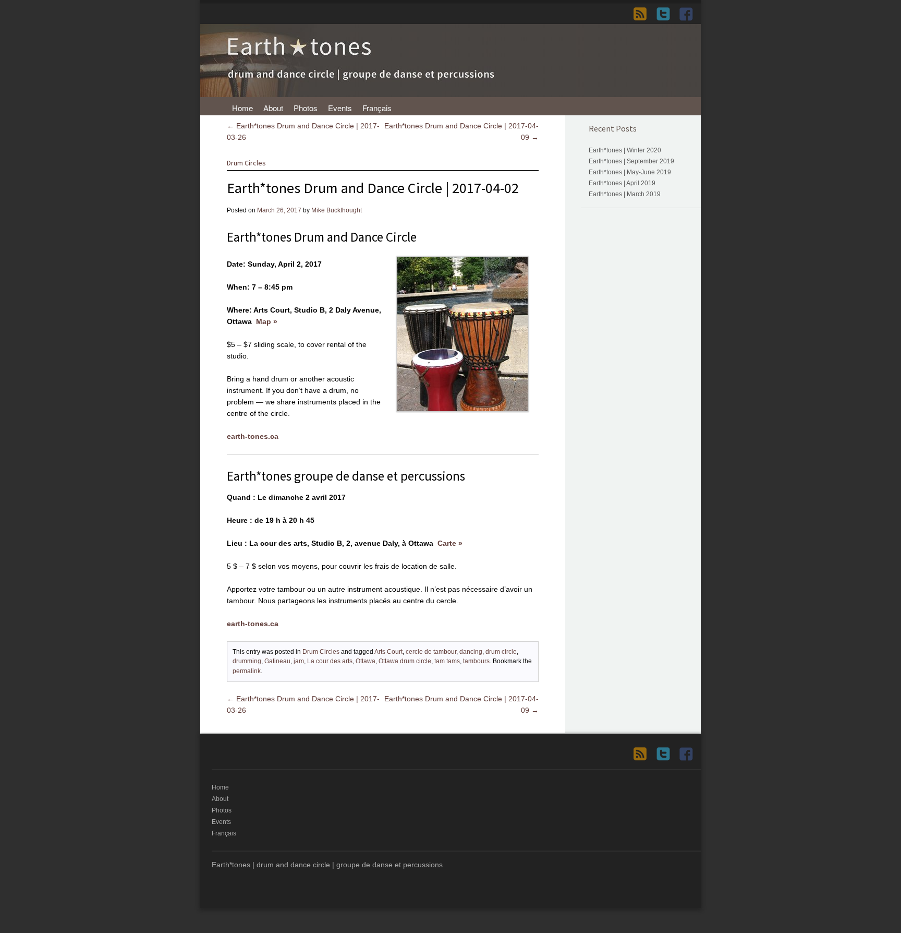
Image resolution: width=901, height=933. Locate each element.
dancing (470, 651)
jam (299, 661)
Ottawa (365, 661)
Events (340, 107)
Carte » (449, 543)
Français (377, 107)
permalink (247, 671)
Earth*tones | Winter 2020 (625, 150)
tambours (476, 661)
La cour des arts (329, 661)
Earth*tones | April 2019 (622, 183)
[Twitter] (666, 14)
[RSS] (643, 14)
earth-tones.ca (252, 436)
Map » (266, 321)
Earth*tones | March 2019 (625, 194)
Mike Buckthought (336, 210)
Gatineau (277, 661)
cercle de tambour (431, 651)
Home (242, 107)
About (273, 107)
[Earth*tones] (450, 94)
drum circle (501, 651)
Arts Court (388, 651)
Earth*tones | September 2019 (631, 161)
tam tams (447, 661)
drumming (247, 661)
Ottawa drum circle (405, 661)
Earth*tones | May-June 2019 (630, 172)
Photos (306, 107)
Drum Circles (246, 163)
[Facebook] (689, 14)
